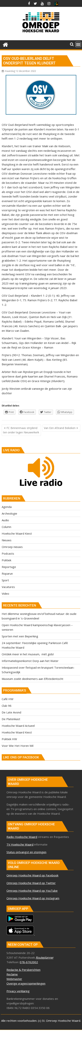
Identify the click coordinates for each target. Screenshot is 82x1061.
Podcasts (8, 553)
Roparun (7, 573)
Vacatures (8, 587)
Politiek (6, 560)
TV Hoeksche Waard (19, 844)
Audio (5, 520)
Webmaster (14, 979)
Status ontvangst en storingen (26, 852)
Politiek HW (9, 739)
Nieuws (6, 540)
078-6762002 (29, 962)
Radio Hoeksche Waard (21, 837)
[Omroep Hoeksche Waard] (5, 44)
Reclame (12, 974)
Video (5, 593)
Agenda (7, 507)
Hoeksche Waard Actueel (18, 726)
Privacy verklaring (18, 991)
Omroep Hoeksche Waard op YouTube (32, 890)
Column (6, 527)
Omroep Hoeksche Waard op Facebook (32, 875)
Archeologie (9, 513)
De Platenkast (11, 719)
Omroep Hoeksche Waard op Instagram (32, 898)
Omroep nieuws (12, 547)
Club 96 (6, 706)
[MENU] (78, 44)
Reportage (9, 567)
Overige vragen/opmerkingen (25, 983)
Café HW (7, 699)
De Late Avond (11, 712)
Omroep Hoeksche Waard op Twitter (31, 883)
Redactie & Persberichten (23, 970)
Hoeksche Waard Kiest (17, 533)
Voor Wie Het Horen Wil (17, 746)
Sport (5, 580)
